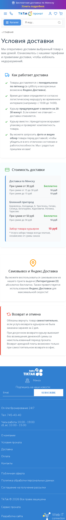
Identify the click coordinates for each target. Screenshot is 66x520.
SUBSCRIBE (48, 392)
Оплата (5, 456)
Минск (37, 380)
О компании (8, 435)
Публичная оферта (13, 473)
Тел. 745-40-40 (11, 415)
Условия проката (11, 442)
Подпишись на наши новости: (33, 387)
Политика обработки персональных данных (27, 480)
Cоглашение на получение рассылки (23, 487)
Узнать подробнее (33, 6)
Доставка (7, 449)
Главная (8, 32)
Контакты (6, 463)
